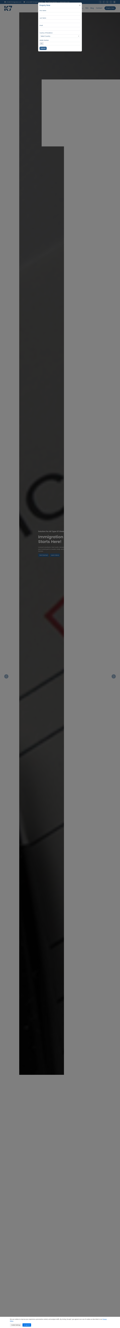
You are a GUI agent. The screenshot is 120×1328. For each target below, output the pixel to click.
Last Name (43, 18)
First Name (43, 10)
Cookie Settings (15, 1325)
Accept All (27, 1325)
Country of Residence (46, 33)
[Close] (79, 5)
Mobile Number (44, 40)
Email (41, 25)
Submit (43, 48)
